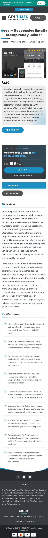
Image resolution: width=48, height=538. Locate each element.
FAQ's (41, 516)
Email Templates (38, 41)
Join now (22, 170)
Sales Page (12, 193)
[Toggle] (4, 185)
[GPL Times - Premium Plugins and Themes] (18, 17)
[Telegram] (24, 477)
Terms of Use (16, 516)
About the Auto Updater (24, 175)
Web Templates (18, 41)
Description (13, 185)
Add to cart (12, 130)
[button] (4, 18)
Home (5, 41)
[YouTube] (30, 477)
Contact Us (19, 521)
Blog (5, 516)
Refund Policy (30, 516)
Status (29, 521)
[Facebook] (18, 477)
